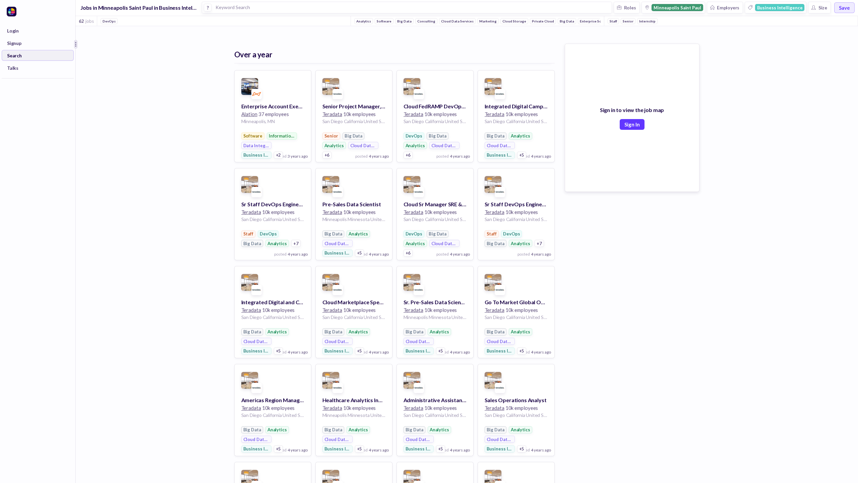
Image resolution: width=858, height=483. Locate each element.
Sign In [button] (632, 124)
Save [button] (844, 8)
